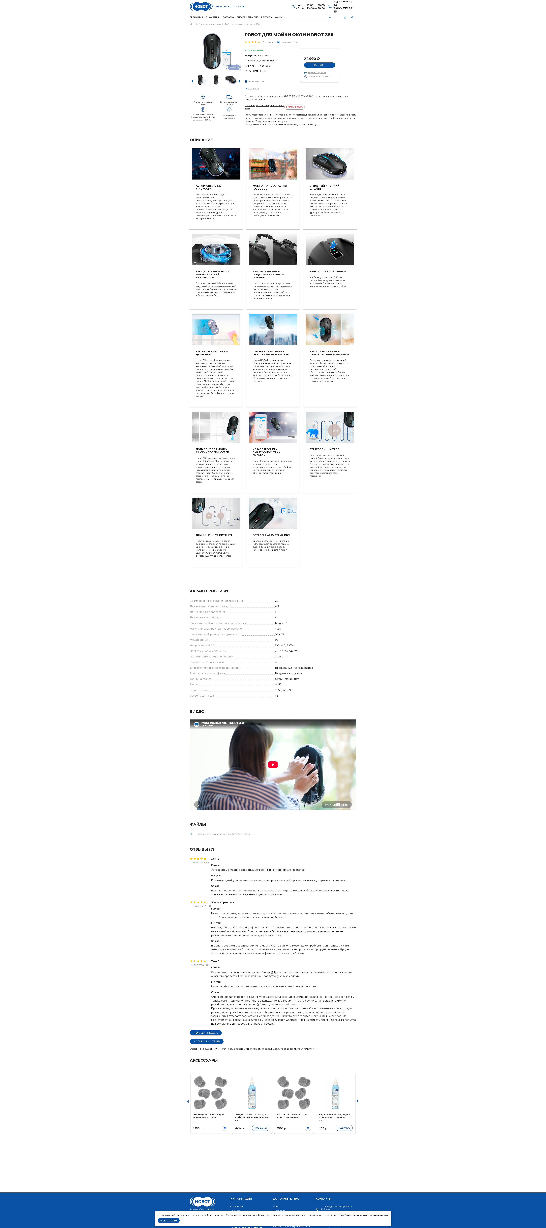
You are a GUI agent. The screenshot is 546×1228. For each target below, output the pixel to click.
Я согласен (168, 1220)
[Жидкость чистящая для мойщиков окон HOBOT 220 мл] (252, 1093)
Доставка (235, 1211)
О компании (236, 1206)
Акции (276, 1206)
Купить (319, 65)
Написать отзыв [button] (207, 1041)
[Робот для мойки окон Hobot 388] (201, 79)
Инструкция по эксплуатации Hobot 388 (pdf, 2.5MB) (223, 834)
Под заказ (260, 1128)
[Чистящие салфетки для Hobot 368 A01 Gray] (210, 1093)
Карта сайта (279, 1211)
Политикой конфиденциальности (366, 1215)
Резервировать (294, 107)
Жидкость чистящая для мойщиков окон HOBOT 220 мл (252, 1117)
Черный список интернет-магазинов (291, 1226)
